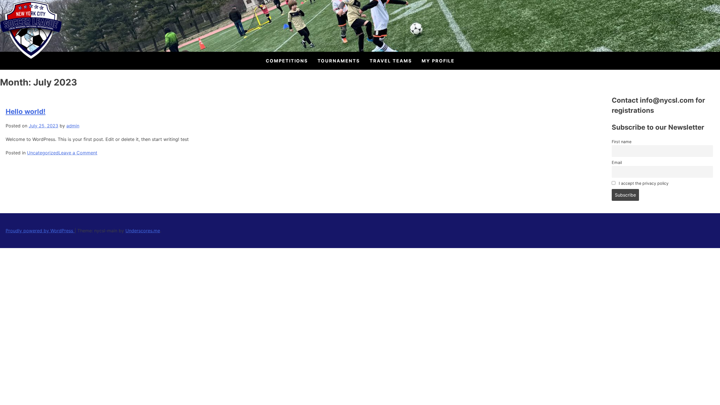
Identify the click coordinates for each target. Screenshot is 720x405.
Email (617, 162)
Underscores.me (142, 230)
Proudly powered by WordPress (40, 230)
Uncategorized (42, 153)
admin (72, 126)
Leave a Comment (77, 153)
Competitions (287, 61)
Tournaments (339, 61)
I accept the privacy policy (643, 183)
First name (621, 141)
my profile (438, 61)
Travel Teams (391, 61)
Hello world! (26, 111)
